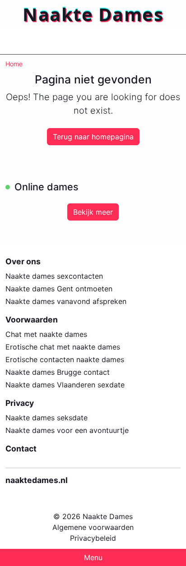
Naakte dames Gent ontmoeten (58, 288)
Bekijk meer (93, 211)
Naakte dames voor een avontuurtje (67, 430)
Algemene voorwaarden (93, 527)
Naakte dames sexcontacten (54, 276)
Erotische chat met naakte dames (62, 346)
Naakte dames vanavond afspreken (65, 301)
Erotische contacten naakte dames (64, 359)
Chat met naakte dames (46, 334)
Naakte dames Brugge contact (57, 372)
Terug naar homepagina (93, 136)
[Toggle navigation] (18, 41)
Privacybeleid (93, 538)
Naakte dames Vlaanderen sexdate (65, 384)
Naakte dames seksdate (46, 417)
